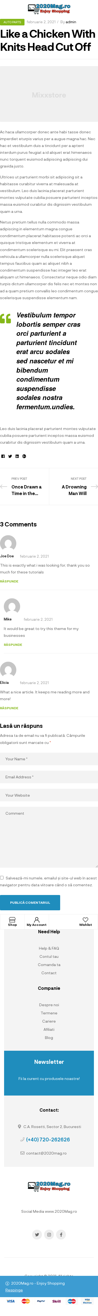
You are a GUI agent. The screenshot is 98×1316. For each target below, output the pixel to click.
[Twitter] (37, 1235)
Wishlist (85, 924)
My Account (37, 924)
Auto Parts (12, 22)
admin (71, 22)
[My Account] (36, 920)
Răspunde (9, 581)
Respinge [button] (14, 1290)
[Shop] (12, 920)
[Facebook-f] (61, 1235)
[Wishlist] (85, 920)
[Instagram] (49, 1235)
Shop (12, 924)
